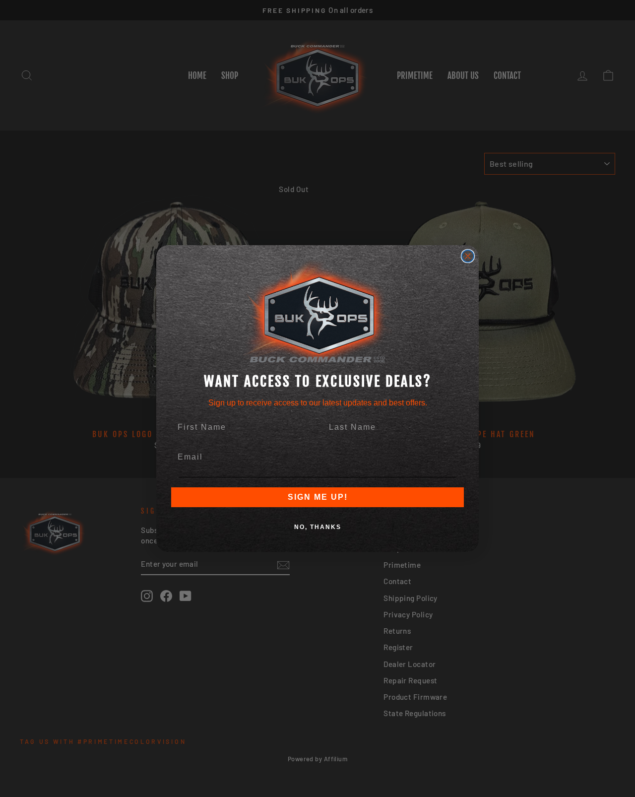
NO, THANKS (317, 527)
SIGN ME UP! (318, 497)
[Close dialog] (468, 256)
